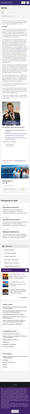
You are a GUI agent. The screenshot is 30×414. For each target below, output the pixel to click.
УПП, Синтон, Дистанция (11, 259)
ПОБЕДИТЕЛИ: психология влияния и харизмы (16, 133)
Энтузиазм (5, 360)
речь (24, 20)
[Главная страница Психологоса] (7, 2)
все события (23, 297)
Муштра (5, 364)
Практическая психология (11, 263)
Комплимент (6, 342)
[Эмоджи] (23, 189)
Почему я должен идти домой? (11, 333)
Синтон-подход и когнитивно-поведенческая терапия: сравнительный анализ (14, 321)
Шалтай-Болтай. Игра (8, 362)
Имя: (4, 183)
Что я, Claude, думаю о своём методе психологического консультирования (15, 311)
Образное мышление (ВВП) (10, 339)
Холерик (5, 367)
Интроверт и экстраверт (9, 344)
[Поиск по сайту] (28, 2)
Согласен (15, 411)
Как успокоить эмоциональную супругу (13, 314)
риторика (18, 48)
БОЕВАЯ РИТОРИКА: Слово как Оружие (14, 135)
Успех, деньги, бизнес (10, 253)
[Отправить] (25, 189)
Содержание (8, 246)
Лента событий (7, 270)
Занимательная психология (12, 266)
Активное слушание (8, 346)
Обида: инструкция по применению (12, 324)
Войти (23, 2)
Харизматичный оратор (20, 160)
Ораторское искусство (7, 160)
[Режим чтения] (2, 12)
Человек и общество (10, 256)
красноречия (23, 22)
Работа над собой (9, 250)
